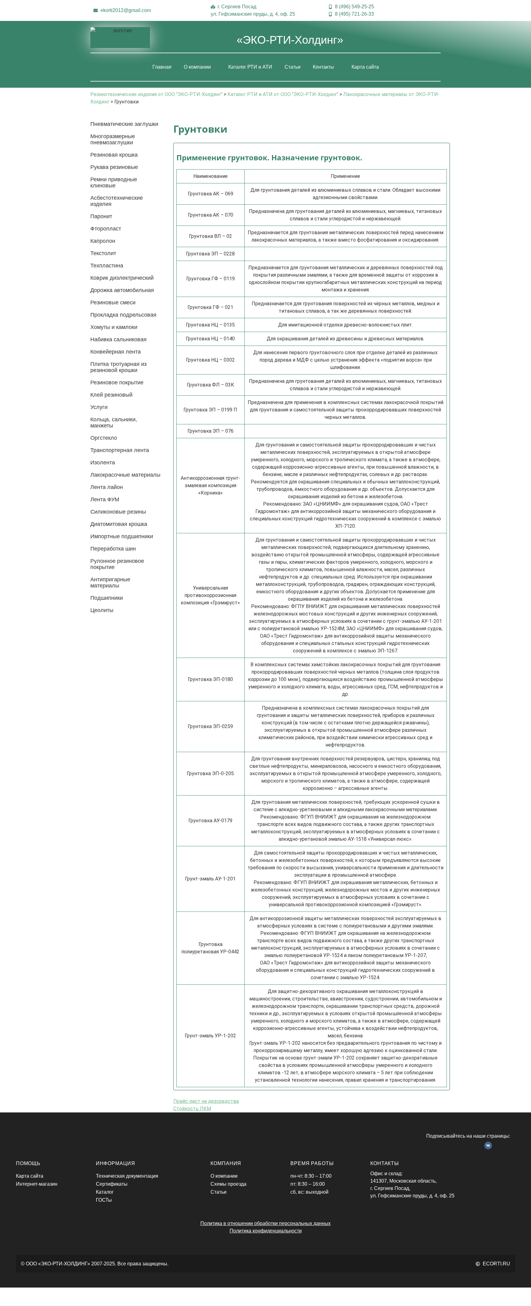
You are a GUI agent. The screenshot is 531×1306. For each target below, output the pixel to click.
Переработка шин (113, 549)
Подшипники (106, 598)
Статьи (293, 67)
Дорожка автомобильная (122, 290)
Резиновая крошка (114, 155)
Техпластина (106, 265)
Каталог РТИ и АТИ (250, 67)
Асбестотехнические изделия (116, 201)
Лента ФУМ (104, 499)
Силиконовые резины (118, 512)
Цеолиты (101, 610)
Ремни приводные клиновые (113, 182)
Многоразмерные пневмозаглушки (112, 139)
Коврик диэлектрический (122, 278)
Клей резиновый (111, 395)
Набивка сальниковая (118, 339)
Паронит (101, 216)
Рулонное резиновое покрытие (117, 564)
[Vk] (488, 1146)
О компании (197, 67)
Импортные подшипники (121, 536)
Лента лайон (106, 487)
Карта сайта (365, 67)
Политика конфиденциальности (266, 1230)
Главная (161, 67)
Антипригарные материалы (110, 582)
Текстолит (103, 253)
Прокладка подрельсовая (123, 315)
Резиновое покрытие (117, 382)
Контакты (323, 67)
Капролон (102, 241)
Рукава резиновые (114, 167)
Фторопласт (105, 229)
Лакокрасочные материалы (125, 475)
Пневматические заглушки (124, 124)
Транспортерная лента (119, 450)
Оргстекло (103, 438)
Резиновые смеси (113, 302)
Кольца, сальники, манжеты (113, 422)
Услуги (99, 407)
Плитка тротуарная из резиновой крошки (118, 367)
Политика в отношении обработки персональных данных (265, 1223)
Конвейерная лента (115, 352)
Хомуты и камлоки (113, 327)
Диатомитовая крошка (118, 524)
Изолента (102, 462)
